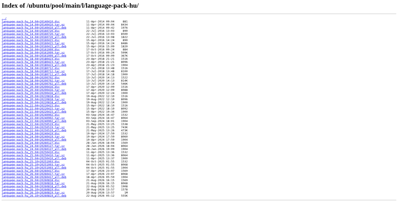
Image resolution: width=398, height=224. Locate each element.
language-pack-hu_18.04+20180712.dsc (31, 68)
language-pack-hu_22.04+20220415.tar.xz (33, 108)
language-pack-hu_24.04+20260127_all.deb (34, 149)
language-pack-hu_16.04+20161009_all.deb (34, 55)
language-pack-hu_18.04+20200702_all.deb (34, 83)
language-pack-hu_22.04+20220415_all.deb (34, 111)
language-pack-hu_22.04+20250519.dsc (31, 124)
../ (4, 18)
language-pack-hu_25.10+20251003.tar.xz (33, 164)
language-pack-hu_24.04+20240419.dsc (31, 133)
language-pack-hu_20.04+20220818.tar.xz (33, 99)
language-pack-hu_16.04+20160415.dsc (31, 40)
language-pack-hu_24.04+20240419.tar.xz (33, 136)
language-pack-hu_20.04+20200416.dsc (31, 86)
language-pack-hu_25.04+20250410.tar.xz (33, 155)
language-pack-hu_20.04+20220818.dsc (31, 96)
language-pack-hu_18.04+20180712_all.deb (34, 74)
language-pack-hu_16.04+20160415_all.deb (34, 46)
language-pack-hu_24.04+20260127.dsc (31, 142)
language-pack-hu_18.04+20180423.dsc (31, 58)
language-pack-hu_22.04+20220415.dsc (31, 105)
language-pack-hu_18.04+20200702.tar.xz (33, 80)
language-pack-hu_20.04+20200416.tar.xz (33, 89)
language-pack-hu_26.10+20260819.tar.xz (33, 192)
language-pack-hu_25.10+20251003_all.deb (34, 167)
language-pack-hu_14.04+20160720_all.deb (34, 37)
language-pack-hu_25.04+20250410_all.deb (34, 158)
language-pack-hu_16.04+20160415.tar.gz (33, 43)
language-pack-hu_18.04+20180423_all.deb (34, 65)
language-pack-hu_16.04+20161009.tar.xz (33, 52)
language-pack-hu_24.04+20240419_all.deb (34, 139)
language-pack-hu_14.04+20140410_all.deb (34, 27)
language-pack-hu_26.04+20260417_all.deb (34, 177)
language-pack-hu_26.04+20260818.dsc (31, 180)
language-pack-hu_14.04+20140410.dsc (31, 21)
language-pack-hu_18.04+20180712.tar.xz (33, 71)
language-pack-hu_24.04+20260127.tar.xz (33, 145)
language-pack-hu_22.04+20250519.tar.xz (33, 127)
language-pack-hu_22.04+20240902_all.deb (34, 121)
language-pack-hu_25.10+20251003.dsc (31, 161)
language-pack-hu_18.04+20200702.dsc (31, 77)
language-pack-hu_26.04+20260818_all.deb (34, 186)
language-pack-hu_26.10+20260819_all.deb (34, 195)
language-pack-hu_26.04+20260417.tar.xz (33, 173)
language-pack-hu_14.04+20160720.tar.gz (33, 33)
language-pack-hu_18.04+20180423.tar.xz (33, 61)
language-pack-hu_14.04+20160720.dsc (31, 30)
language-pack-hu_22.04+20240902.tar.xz (33, 117)
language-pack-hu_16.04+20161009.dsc (31, 49)
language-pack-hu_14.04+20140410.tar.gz (33, 24)
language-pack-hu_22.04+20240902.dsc (31, 114)
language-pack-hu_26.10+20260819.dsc (31, 189)
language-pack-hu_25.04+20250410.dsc (31, 152)
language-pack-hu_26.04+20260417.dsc (31, 170)
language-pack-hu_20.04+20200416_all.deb (34, 93)
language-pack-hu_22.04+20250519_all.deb (34, 130)
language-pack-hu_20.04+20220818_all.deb (34, 102)
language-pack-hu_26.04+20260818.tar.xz (33, 183)
